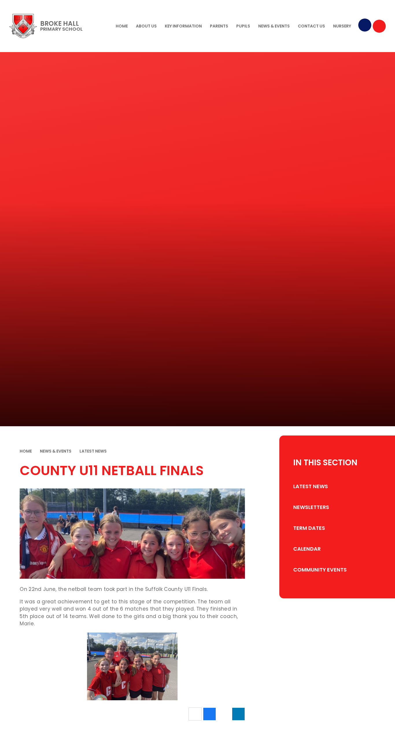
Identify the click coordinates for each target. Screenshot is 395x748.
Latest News (93, 451)
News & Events (55, 451)
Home (26, 451)
